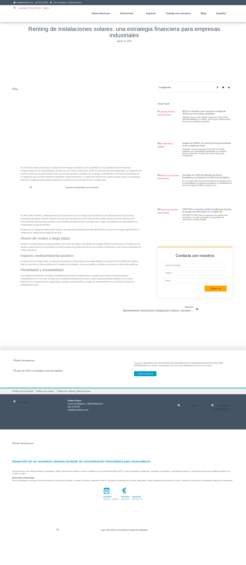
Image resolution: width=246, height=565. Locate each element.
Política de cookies (45, 391)
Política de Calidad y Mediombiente (74, 391)
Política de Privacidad (22, 391)
